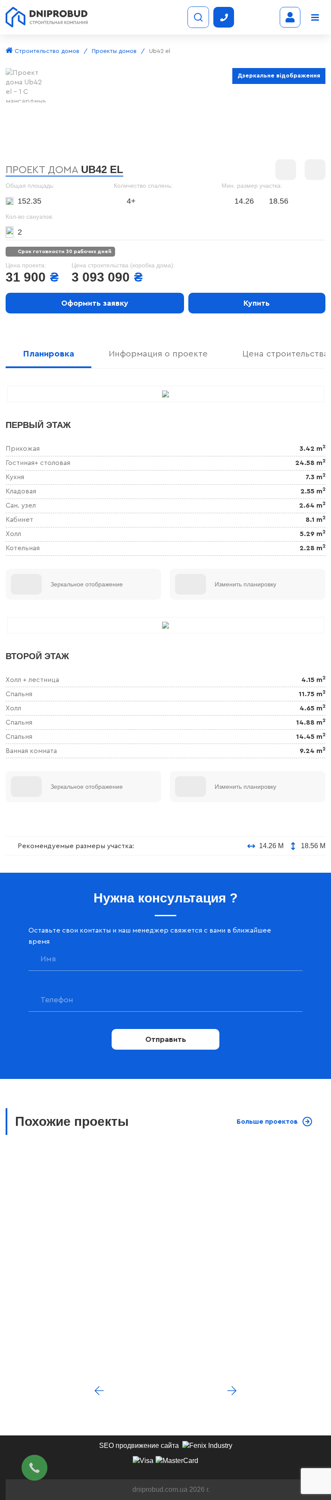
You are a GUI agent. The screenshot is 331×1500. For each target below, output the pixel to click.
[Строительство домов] (46, 17)
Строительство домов (46, 51)
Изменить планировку (245, 584)
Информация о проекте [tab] (158, 354)
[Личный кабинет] (290, 17)
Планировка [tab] (48, 354)
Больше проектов (267, 1121)
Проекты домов (114, 51)
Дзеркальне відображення (278, 76)
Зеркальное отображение (86, 584)
